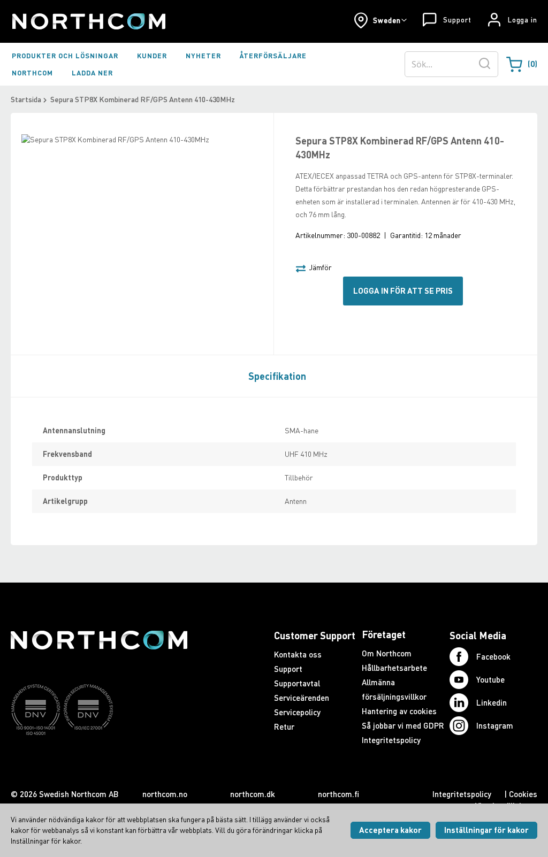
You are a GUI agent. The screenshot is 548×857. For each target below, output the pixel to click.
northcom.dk (252, 794)
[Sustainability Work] (99, 756)
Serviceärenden (301, 697)
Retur (284, 726)
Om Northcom (387, 653)
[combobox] (451, 64)
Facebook (493, 656)
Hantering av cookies (399, 711)
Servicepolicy (297, 712)
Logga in (522, 20)
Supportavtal (297, 683)
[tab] (274, 375)
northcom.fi (338, 794)
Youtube (490, 679)
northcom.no (164, 794)
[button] (380, 20)
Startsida (26, 99)
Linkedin (491, 702)
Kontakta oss (298, 654)
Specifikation (277, 376)
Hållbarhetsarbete (394, 667)
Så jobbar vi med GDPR (403, 725)
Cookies (523, 794)
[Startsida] (88, 21)
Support (457, 20)
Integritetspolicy (391, 740)
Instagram (494, 725)
